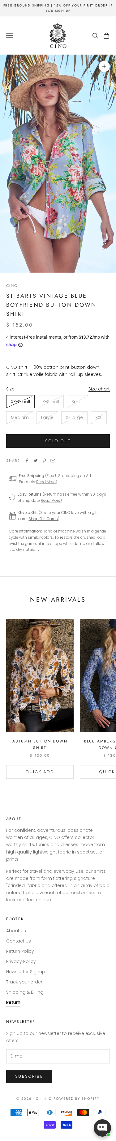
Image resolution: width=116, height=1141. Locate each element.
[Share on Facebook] (26, 460)
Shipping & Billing (24, 992)
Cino (12, 285)
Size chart (99, 389)
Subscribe (29, 1076)
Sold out (58, 441)
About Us (16, 931)
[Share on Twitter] (35, 460)
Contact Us (18, 941)
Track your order (24, 982)
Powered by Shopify (77, 1098)
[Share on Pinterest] (44, 460)
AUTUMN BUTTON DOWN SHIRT (39, 744)
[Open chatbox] (102, 1128)
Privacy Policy (21, 961)
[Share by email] (52, 460)
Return (13, 1002)
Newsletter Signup (25, 972)
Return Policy (20, 951)
